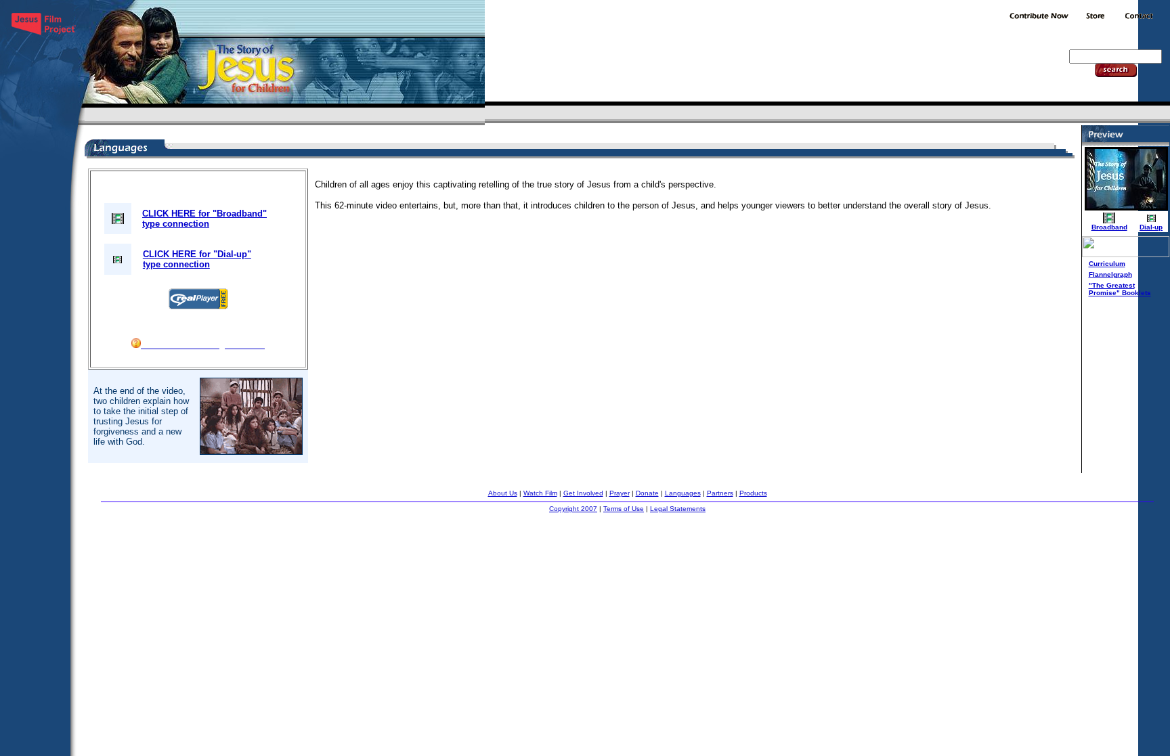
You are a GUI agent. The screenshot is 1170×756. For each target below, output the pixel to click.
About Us (502, 493)
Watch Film (540, 493)
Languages (683, 493)
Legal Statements (678, 508)
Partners (720, 493)
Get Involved (583, 493)
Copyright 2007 (573, 508)
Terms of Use (623, 508)
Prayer (619, 493)
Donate (647, 493)
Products (753, 493)
